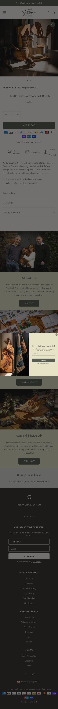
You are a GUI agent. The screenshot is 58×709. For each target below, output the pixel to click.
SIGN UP (43, 360)
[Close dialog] (56, 334)
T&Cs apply (47, 363)
